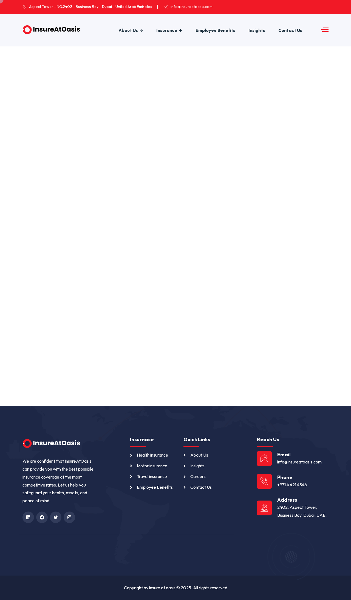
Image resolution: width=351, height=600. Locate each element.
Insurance (166, 30)
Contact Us (290, 30)
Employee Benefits (215, 30)
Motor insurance (152, 465)
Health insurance (152, 455)
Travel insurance (152, 476)
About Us (128, 30)
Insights (256, 30)
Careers (198, 476)
